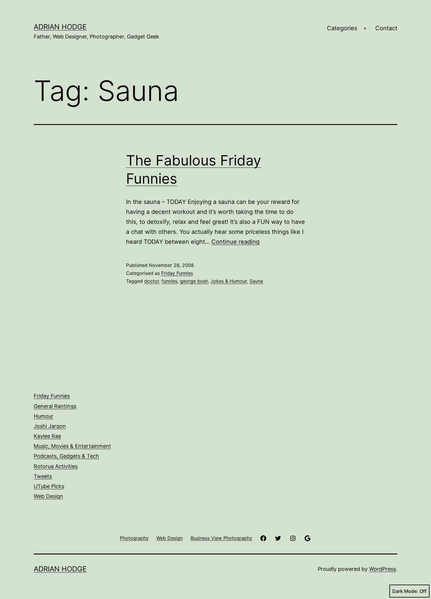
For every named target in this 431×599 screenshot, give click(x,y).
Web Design (48, 496)
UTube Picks (49, 486)
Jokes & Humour (229, 281)
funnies (169, 281)
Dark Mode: (405, 591)
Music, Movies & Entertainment (72, 446)
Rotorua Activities (56, 466)
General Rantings (55, 406)
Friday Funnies (177, 273)
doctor (151, 281)
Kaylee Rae (47, 436)
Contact (386, 28)
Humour (43, 416)
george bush (194, 281)
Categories (342, 28)
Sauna (256, 281)
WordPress (382, 569)
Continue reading (235, 241)
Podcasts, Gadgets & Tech (66, 456)
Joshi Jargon (50, 426)
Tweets (43, 476)
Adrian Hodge (60, 27)
